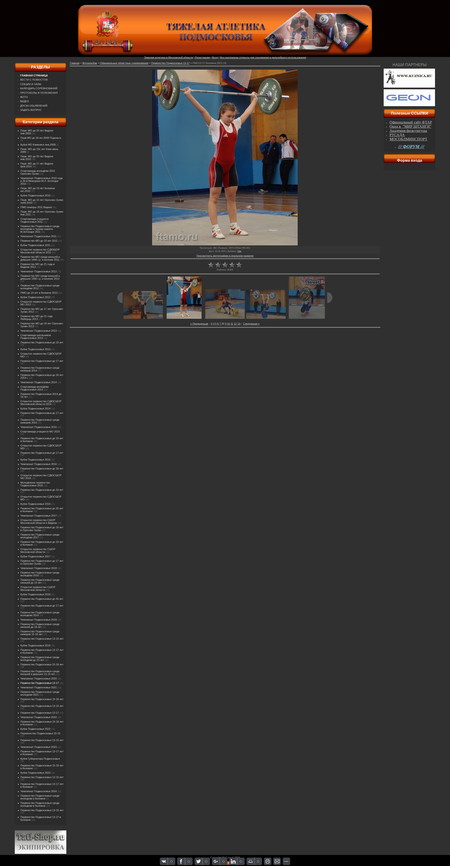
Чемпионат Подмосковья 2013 (38, 330)
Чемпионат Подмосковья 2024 (38, 791)
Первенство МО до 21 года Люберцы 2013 (36, 317)
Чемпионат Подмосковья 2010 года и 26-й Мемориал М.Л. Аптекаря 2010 (41, 181)
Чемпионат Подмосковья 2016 (38, 464)
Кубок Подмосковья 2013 (35, 349)
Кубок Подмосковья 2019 (35, 645)
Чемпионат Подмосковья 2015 (38, 427)
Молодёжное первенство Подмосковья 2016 (35, 484)
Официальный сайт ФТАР (411, 122)
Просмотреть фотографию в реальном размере (225, 255)
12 (235, 323)
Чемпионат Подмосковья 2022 (38, 717)
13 (238, 323)
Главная (74, 63)
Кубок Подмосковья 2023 (35, 772)
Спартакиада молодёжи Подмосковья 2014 (34, 388)
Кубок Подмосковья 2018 (35, 594)
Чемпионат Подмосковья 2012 (38, 271)
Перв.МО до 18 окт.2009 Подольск (40, 137)
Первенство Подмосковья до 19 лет (41, 342)
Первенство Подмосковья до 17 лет (41, 361)
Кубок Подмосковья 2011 (35, 245)
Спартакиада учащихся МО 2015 (40, 431)
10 (228, 323)
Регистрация (202, 57)
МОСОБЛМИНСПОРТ (408, 139)
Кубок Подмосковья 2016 (35, 503)
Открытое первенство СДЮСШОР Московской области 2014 (40, 402)
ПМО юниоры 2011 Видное (36, 207)
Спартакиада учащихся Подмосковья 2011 (34, 220)
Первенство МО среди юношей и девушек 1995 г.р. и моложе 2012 (40, 277)
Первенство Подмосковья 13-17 (39, 683)
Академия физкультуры (408, 131)
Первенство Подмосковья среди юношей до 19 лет (39, 581)
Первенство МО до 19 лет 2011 (38, 240)
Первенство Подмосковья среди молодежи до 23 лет (39, 658)
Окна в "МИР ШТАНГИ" (410, 126)
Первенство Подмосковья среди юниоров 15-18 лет (39, 633)
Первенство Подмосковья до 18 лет (41, 468)
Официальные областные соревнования (124, 63)
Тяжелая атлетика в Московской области (168, 57)
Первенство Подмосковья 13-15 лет (42, 638)
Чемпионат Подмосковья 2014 (38, 382)
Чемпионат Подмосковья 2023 (38, 747)
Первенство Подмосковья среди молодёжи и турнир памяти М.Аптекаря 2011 (39, 229)
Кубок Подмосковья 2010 (35, 195)
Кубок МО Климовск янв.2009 (38, 144)
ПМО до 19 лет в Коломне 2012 (39, 292)
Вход (215, 57)
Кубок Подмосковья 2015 (35, 459)
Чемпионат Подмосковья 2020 (38, 678)
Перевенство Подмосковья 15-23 (40, 733)
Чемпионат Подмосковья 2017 (38, 515)
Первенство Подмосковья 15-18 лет (42, 664)
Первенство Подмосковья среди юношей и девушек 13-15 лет (39, 672)
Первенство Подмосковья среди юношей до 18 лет (39, 625)
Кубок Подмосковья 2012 (35, 297)
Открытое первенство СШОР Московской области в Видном (38, 521)
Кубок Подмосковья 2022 (35, 728)
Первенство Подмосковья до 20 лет (41, 598)
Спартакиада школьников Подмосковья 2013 (35, 336)
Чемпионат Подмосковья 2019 (38, 619)
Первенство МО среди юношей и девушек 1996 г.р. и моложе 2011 (40, 258)
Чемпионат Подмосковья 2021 (38, 687)
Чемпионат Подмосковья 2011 (38, 236)
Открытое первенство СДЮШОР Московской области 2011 (40, 251)
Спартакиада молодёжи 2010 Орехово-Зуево (37, 172)
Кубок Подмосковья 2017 (35, 556)
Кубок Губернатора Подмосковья (40, 758)
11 (232, 323)
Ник (239, 251)
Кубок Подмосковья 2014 (35, 408)
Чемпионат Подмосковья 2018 (38, 568)
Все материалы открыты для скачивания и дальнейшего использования (263, 57)
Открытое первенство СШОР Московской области (37, 550)
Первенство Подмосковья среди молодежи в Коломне (39, 797)
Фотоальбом (89, 63)
